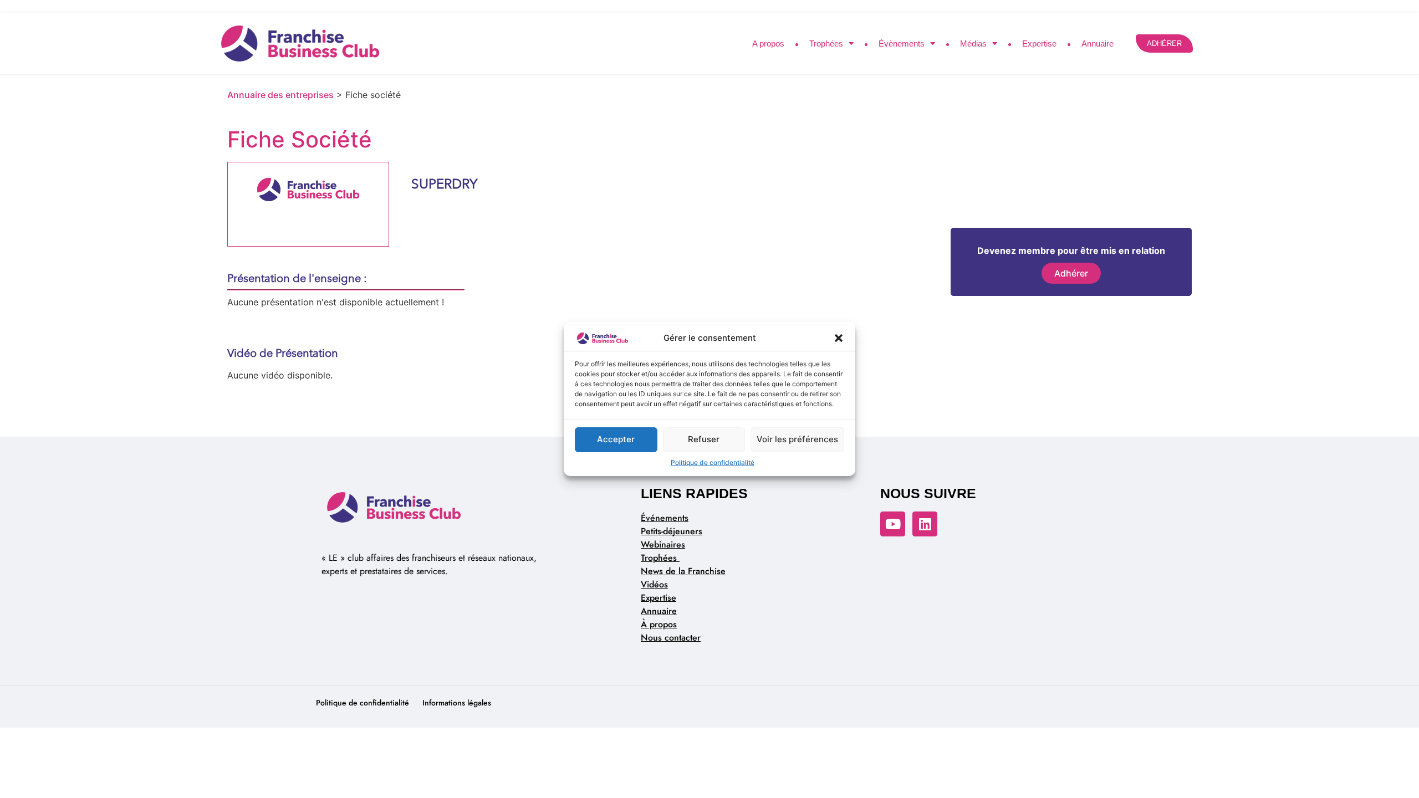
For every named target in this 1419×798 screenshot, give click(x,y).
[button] (838, 338)
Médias (973, 43)
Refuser (703, 439)
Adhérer (1071, 273)
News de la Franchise (683, 571)
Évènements (902, 43)
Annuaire (1097, 43)
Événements (664, 517)
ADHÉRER (1164, 43)
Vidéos (654, 584)
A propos (768, 43)
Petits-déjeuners (671, 531)
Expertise (1039, 43)
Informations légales (456, 702)
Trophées (826, 43)
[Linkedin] (924, 523)
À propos (659, 624)
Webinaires (663, 544)
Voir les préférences (797, 439)
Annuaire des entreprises (280, 94)
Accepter (616, 439)
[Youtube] (892, 523)
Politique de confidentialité (712, 462)
